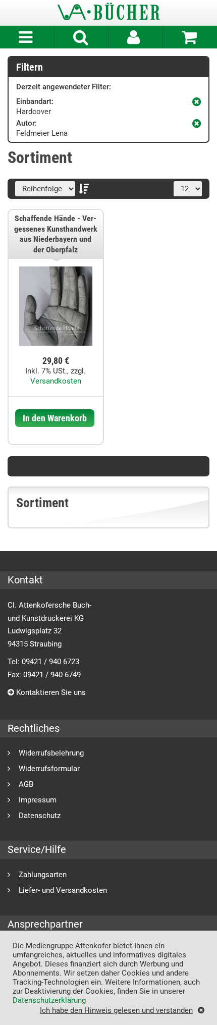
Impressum (38, 799)
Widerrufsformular (49, 768)
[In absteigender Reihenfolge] (86, 189)
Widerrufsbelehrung (51, 753)
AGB (26, 784)
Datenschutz (40, 815)
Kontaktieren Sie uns (50, 692)
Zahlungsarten (43, 874)
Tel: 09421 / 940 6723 (43, 661)
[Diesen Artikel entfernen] (196, 100)
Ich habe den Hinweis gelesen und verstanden (116, 1010)
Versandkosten (55, 381)
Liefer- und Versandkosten (63, 890)
